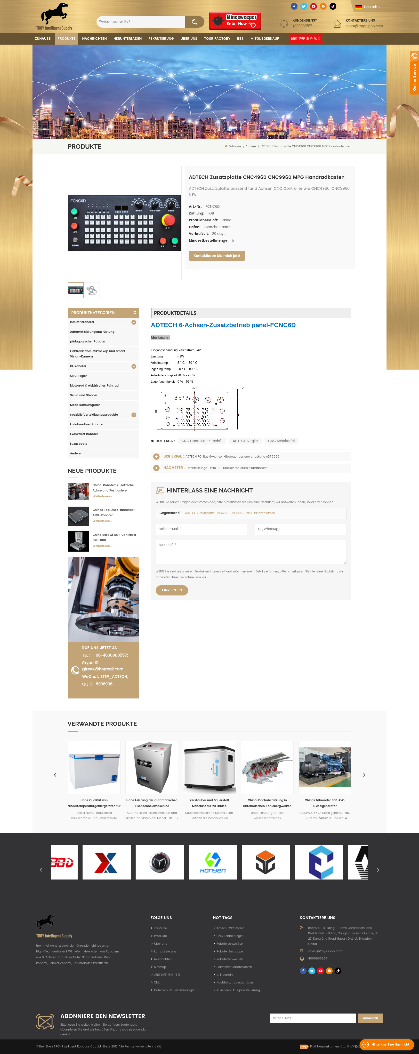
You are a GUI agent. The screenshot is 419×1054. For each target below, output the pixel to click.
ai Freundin (225, 975)
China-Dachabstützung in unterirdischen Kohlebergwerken (209, 803)
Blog (157, 1046)
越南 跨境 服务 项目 (306, 38)
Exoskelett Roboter (84, 434)
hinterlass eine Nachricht (390, 1044)
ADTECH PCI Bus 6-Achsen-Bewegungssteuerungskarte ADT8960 (232, 456)
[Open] (414, 73)
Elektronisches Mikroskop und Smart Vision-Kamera (97, 354)
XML (157, 982)
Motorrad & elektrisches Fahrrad (94, 385)
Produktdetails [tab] (175, 313)
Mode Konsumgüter (85, 405)
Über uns (189, 38)
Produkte (66, 38)
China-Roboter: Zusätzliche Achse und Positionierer (113, 488)
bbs (240, 38)
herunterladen (127, 38)
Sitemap (160, 967)
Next (364, 774)
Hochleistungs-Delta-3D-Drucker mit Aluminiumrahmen (227, 468)
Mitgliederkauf (264, 38)
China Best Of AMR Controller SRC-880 (114, 538)
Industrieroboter (82, 322)
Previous (55, 774)
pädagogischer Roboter (87, 341)
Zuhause (43, 38)
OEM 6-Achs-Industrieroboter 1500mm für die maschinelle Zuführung (325, 803)
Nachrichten (94, 38)
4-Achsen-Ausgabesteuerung (238, 990)
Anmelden (370, 1018)
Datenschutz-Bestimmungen (174, 990)
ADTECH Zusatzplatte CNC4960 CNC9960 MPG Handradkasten (230, 513)
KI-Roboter (78, 366)
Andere (75, 453)
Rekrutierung (161, 38)
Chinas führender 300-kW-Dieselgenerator (267, 803)
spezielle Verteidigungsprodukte (94, 414)
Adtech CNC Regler (230, 928)
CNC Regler (78, 376)
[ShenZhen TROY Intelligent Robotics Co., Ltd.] (54, 16)
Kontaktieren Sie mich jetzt (217, 256)
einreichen (172, 590)
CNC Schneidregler (230, 936)
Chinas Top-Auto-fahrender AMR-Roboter (114, 513)
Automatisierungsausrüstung (92, 332)
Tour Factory (217, 38)
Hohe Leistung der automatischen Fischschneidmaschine (94, 803)
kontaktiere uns (165, 951)
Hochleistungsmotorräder (235, 982)
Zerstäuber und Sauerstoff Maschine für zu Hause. (151, 803)
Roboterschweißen (230, 944)
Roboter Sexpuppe (230, 951)
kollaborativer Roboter (87, 424)
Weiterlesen (101, 496)
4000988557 (302, 26)
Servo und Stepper (83, 395)
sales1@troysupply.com (364, 26)
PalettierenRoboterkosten (234, 967)
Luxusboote (78, 444)
